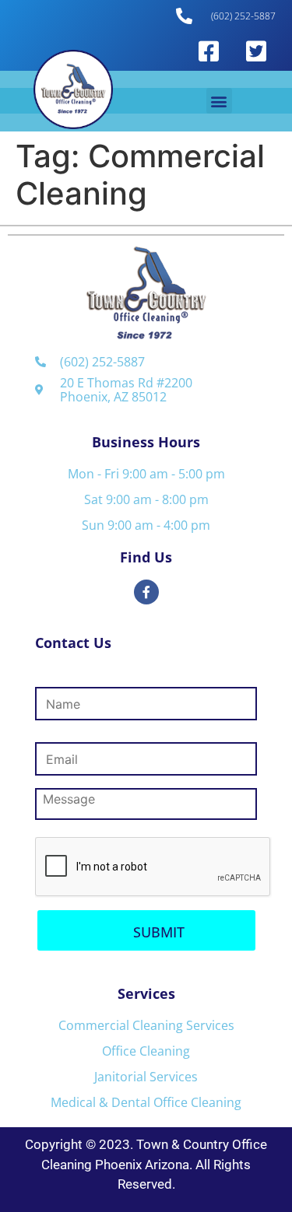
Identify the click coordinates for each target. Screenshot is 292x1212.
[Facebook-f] (146, 592)
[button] (219, 101)
